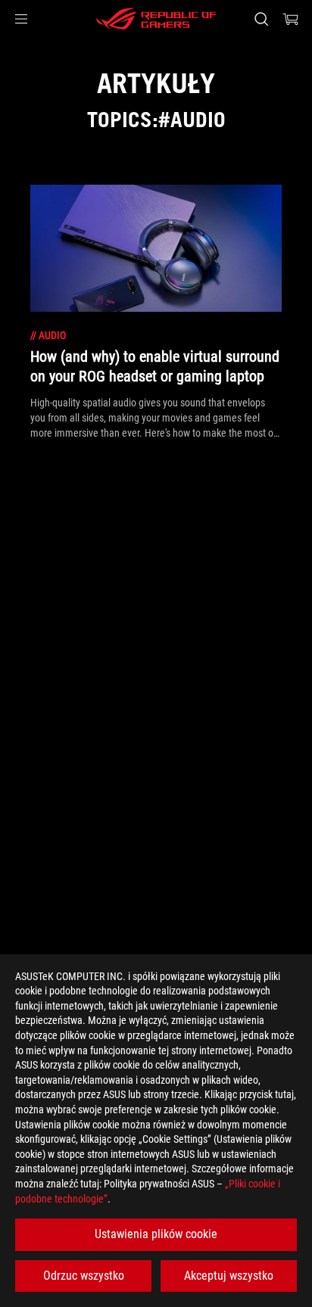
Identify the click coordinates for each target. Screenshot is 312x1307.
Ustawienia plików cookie (156, 1234)
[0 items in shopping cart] (291, 19)
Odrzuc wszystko (83, 1275)
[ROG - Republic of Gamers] (156, 19)
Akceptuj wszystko (228, 1275)
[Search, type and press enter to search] (260, 19)
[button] (21, 19)
